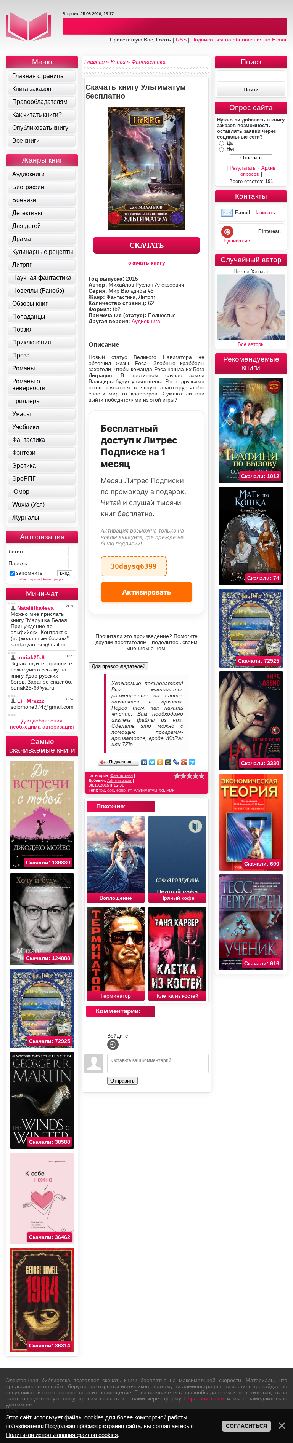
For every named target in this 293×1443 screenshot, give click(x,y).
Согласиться (246, 1426)
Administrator (119, 780)
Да (230, 143)
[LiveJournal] (176, 762)
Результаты (243, 168)
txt (161, 790)
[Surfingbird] (192, 762)
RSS (181, 40)
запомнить (29, 573)
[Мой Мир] (168, 762)
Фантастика (121, 775)
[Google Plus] (184, 762)
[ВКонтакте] (144, 762)
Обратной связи (204, 1398)
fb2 (102, 790)
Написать (264, 212)
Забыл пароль (29, 579)
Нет (231, 149)
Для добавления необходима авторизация (42, 724)
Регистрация (53, 579)
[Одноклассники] (160, 762)
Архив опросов (258, 171)
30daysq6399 (134, 563)
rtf (130, 790)
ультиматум (145, 790)
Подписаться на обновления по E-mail (239, 40)
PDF (170, 790)
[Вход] (113, 1044)
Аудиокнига (146, 321)
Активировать (146, 592)
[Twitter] (152, 762)
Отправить (122, 1081)
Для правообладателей (118, 666)
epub (121, 790)
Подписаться (236, 241)
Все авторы (251, 344)
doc (110, 790)
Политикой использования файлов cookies (62, 1435)
